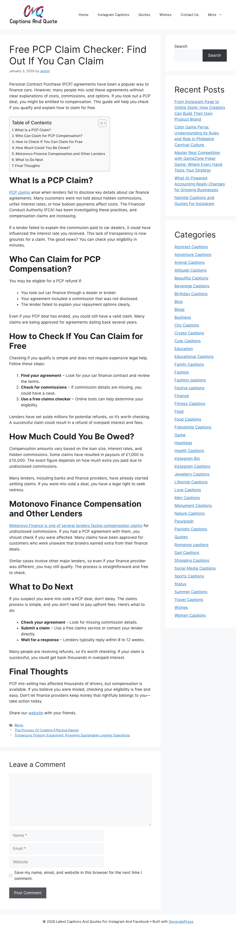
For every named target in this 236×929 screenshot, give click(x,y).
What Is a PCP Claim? (33, 130)
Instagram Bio (187, 458)
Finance (181, 395)
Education (183, 348)
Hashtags (183, 443)
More (212, 14)
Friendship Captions (192, 427)
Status (180, 584)
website (35, 713)
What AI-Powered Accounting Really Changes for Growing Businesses (199, 184)
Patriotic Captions (190, 529)
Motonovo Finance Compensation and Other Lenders (60, 154)
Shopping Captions (191, 560)
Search (180, 46)
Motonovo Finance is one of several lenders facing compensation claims (75, 525)
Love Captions (187, 490)
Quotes (144, 14)
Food (179, 411)
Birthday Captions (191, 294)
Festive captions (189, 388)
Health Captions (189, 450)
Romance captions (191, 544)
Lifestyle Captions (191, 482)
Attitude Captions (190, 270)
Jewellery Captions (191, 474)
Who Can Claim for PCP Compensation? (48, 136)
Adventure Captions (192, 254)
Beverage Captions (191, 286)
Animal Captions (189, 262)
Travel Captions (188, 599)
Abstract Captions (191, 246)
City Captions (186, 325)
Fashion (181, 372)
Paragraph (184, 521)
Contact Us (190, 14)
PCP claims (19, 192)
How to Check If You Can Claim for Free (49, 142)
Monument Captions (193, 505)
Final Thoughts (27, 166)
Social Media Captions (195, 568)
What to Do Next (29, 160)
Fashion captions (190, 380)
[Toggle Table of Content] (100, 123)
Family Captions (189, 364)
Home (83, 14)
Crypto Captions (189, 333)
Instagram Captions (113, 14)
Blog (178, 301)
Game (180, 435)
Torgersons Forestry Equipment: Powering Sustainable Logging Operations (72, 735)
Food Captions (187, 419)
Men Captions (187, 497)
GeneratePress (181, 921)
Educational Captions (194, 356)
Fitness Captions (189, 403)
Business (182, 317)
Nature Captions (189, 513)
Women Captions (190, 615)
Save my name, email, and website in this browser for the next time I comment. (78, 875)
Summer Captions (190, 592)
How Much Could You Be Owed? (43, 148)
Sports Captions (189, 576)
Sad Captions (186, 552)
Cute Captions (187, 341)
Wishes (165, 14)
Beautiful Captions (191, 278)
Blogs (19, 725)
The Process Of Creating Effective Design (47, 730)
